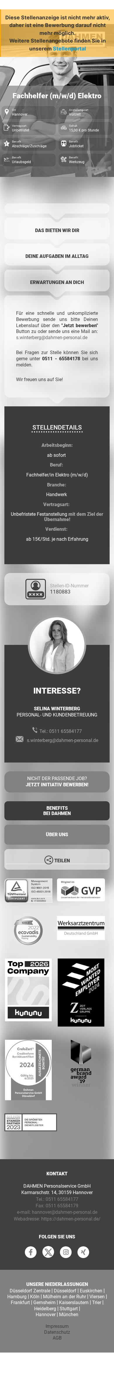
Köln (34, 1296)
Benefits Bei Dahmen (57, 810)
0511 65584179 (62, 1205)
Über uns (57, 834)
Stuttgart (69, 1308)
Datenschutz (57, 1332)
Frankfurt (20, 1302)
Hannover (46, 1314)
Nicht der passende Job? (57, 781)
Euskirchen (91, 1291)
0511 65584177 (65, 731)
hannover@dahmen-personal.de (64, 1212)
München (68, 1314)
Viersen (97, 1296)
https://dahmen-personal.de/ (71, 1219)
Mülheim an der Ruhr (64, 1296)
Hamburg (17, 1296)
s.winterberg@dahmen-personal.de (51, 337)
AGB (57, 1338)
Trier (96, 1302)
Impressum (57, 1326)
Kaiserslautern (74, 1302)
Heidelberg (45, 1308)
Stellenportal (69, 48)
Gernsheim (44, 1302)
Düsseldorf (65, 1291)
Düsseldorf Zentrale (30, 1291)
